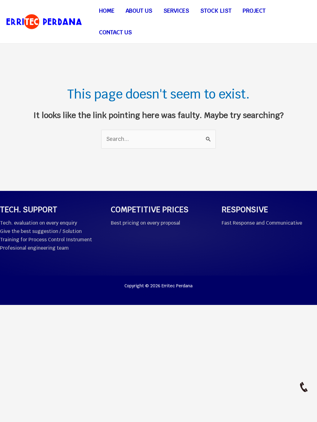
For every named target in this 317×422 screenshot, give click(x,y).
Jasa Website (167, 294)
